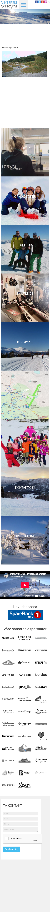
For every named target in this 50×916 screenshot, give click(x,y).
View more (25, 152)
